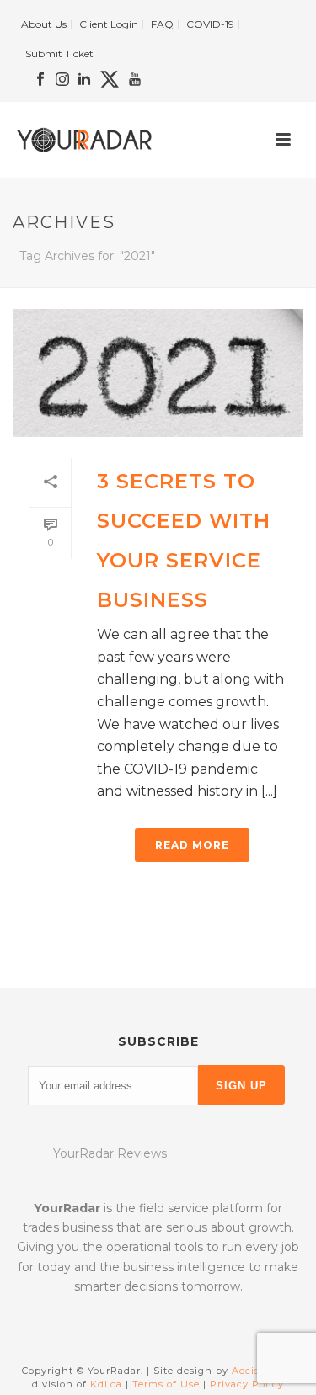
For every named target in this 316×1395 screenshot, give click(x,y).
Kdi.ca (106, 1384)
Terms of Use (166, 1384)
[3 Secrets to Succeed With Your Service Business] (158, 373)
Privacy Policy (247, 1384)
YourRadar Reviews (110, 1153)
